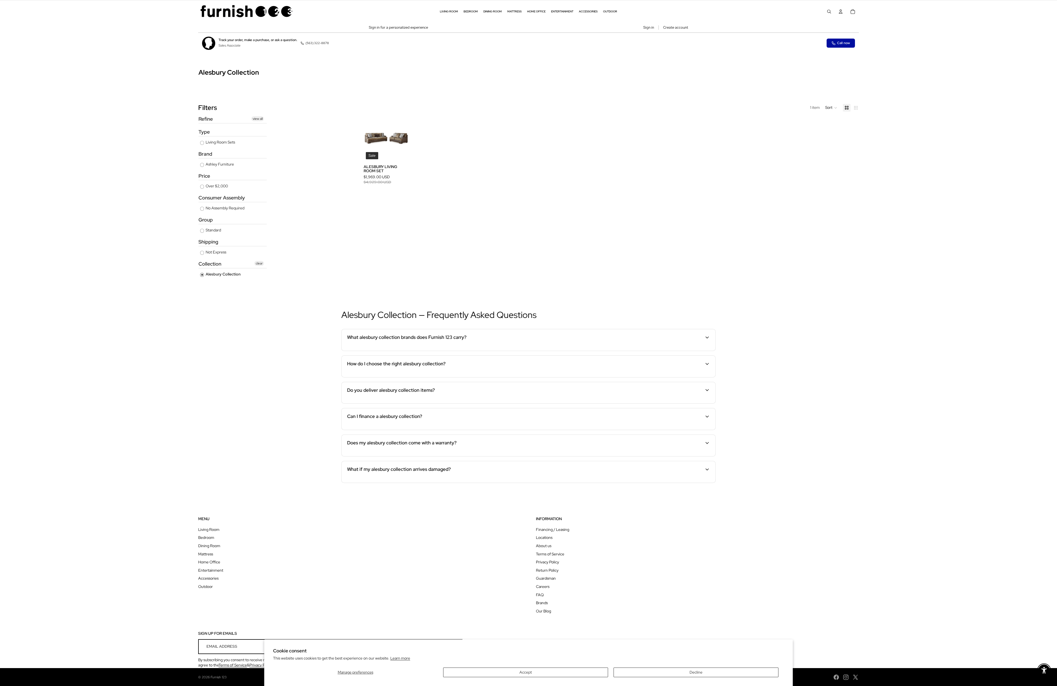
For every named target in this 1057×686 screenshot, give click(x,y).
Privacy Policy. (261, 665)
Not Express (215, 252)
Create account (675, 27)
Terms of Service (550, 554)
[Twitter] (855, 677)
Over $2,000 (216, 185)
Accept (525, 672)
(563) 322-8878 (317, 43)
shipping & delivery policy (617, 402)
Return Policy (547, 570)
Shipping (208, 242)
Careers (542, 586)
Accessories (208, 578)
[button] (831, 108)
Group (205, 220)
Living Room (208, 529)
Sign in (648, 27)
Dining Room (209, 545)
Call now (843, 43)
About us (543, 545)
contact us (676, 402)
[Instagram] (846, 677)
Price (204, 176)
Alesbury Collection (223, 274)
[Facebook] (836, 677)
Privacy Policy (547, 562)
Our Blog (543, 611)
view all (258, 119)
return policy (668, 481)
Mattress (205, 554)
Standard (213, 230)
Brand (205, 154)
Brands (542, 602)
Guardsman (546, 578)
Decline (696, 672)
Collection (209, 264)
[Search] (829, 12)
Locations (544, 537)
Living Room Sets (220, 142)
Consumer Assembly (221, 198)
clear (259, 263)
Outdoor (205, 586)
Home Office (209, 562)
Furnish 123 (219, 677)
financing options (384, 428)
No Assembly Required (224, 208)
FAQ (540, 594)
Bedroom (206, 537)
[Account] (841, 12)
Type (204, 132)
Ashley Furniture (219, 164)
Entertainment (210, 570)
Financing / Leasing (552, 529)
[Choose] (400, 153)
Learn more (400, 658)
